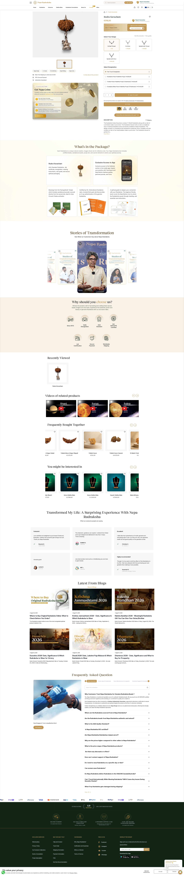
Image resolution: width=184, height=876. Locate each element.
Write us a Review (79, 850)
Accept (160, 871)
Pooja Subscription (37, 858)
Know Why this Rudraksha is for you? (126, 115)
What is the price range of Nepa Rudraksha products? (104, 746)
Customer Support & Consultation (140, 681)
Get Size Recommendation (60, 862)
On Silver (127, 47)
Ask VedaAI (129, 2)
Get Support (38, 727)
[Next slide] (137, 395)
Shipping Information (58, 850)
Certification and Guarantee (81, 846)
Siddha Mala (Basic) (46, 495)
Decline (174, 871)
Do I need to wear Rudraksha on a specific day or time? (104, 763)
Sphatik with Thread (144, 47)
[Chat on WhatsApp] (3, 872)
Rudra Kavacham (58, 386)
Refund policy (35, 842)
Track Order (56, 846)
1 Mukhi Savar (93, 453)
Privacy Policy (36, 846)
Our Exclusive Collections (38, 850)
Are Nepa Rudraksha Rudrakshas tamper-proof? (102, 735)
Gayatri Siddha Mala (116, 495)
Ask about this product (91, 75)
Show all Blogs (92, 587)
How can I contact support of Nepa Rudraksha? (101, 757)
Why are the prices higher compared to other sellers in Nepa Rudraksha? (110, 740)
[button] (49, 266)
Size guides (148, 35)
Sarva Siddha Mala (69, 495)
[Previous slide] (133, 395)
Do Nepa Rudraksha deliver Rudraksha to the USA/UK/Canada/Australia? (110, 774)
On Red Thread (112, 47)
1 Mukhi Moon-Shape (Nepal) (69, 453)
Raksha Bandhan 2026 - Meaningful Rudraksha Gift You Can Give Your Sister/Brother (133, 617)
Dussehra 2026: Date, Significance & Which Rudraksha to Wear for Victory (47, 657)
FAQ (54, 858)
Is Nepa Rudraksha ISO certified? (96, 729)
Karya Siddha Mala (92, 495)
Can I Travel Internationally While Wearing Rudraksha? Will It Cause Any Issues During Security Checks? (115, 780)
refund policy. (140, 100)
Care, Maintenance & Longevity (122, 681)
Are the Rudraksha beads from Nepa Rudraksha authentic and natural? (109, 718)
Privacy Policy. (73, 873)
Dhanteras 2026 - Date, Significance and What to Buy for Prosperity (134, 657)
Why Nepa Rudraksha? (80, 842)
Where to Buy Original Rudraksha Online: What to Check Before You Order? (49, 617)
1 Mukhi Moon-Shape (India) (46, 453)
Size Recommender (139, 35)
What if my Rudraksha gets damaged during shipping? (104, 786)
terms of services (130, 100)
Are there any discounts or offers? (97, 751)
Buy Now (127, 104)
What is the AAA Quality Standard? (97, 724)
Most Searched (92, 681)
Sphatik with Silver (111, 60)
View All (87, 792)
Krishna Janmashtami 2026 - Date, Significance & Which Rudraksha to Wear (92, 617)
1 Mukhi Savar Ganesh (116, 453)
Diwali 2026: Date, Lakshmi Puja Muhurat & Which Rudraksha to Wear (92, 657)
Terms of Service (78, 854)
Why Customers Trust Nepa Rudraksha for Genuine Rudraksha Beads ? (109, 694)
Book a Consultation (37, 854)
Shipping (149, 120)
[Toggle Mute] (59, 251)
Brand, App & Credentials (104, 681)
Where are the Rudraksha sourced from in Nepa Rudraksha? (106, 713)
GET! (146, 849)
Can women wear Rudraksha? (95, 768)
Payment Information (58, 854)
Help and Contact (57, 842)
